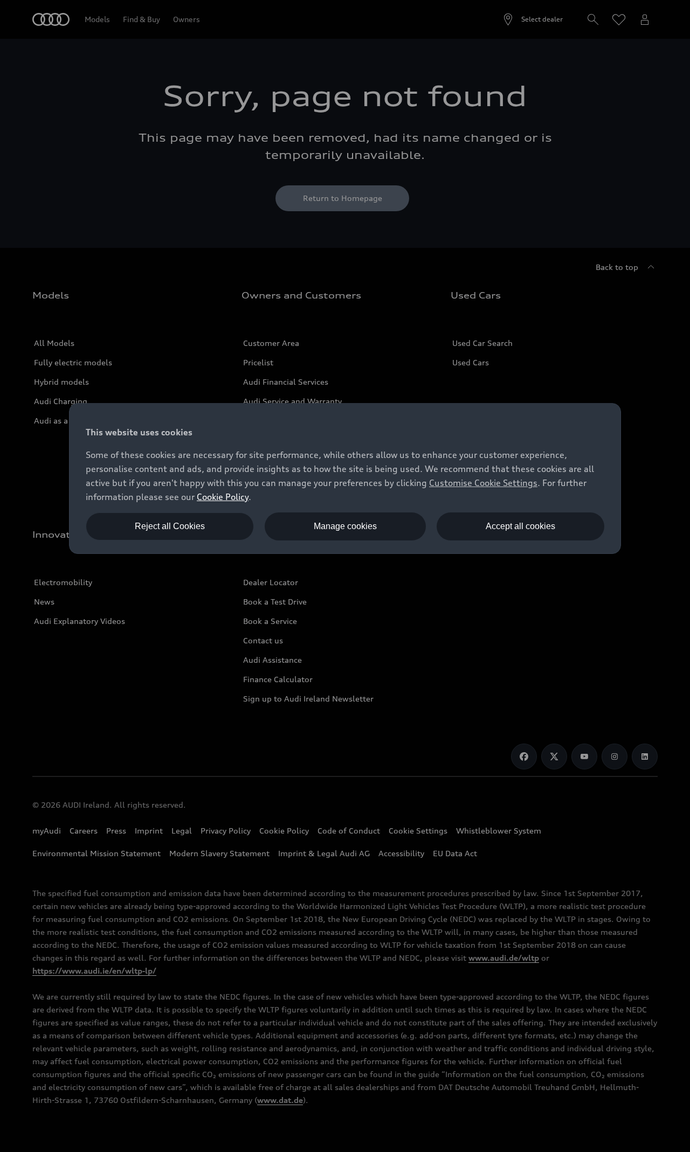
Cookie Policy (223, 496)
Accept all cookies (520, 526)
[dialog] (345, 478)
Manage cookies (345, 526)
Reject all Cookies (170, 526)
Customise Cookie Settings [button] (483, 482)
